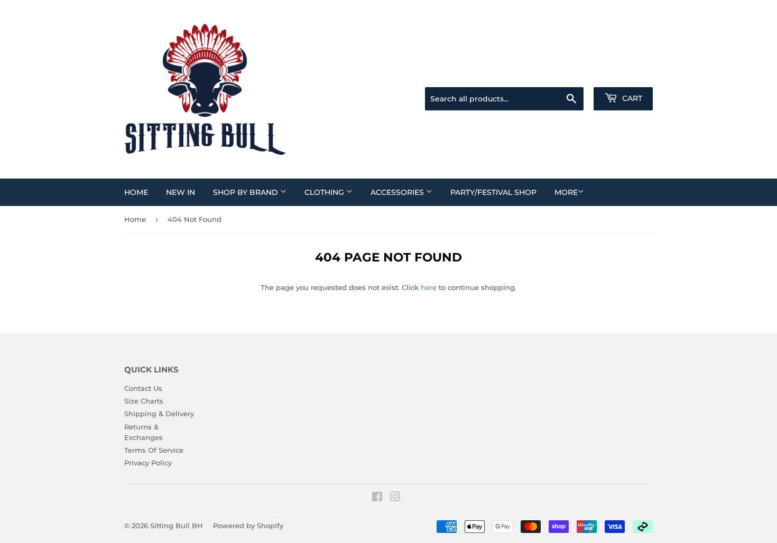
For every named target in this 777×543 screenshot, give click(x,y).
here (429, 287)
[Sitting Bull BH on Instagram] (395, 498)
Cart (631, 98)
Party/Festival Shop (493, 192)
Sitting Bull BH (176, 525)
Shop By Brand (246, 192)
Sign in (569, 74)
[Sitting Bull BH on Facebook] (377, 498)
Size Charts (143, 401)
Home (136, 192)
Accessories (398, 192)
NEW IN (180, 192)
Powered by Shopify (248, 525)
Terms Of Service (153, 450)
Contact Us (143, 388)
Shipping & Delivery (159, 413)
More (566, 192)
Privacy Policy (148, 462)
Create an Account (624, 74)
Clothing (325, 192)
